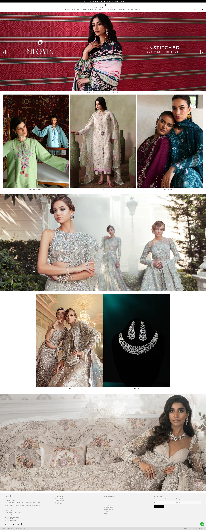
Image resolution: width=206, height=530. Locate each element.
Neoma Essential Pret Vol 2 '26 (87, 9)
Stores (105, 513)
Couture (130, 9)
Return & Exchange (108, 503)
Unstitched (121, 9)
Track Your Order (108, 499)
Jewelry (137, 9)
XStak (202, 528)
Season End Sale (70, 9)
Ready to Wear (110, 9)
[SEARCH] (197, 10)
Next (202, 52)
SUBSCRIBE (159, 506)
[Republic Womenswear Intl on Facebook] (6, 524)
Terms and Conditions (109, 509)
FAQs (105, 501)
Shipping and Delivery (109, 507)
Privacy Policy (107, 505)
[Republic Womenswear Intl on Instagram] (9, 524)
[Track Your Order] (195, 10)
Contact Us (106, 511)
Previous (3, 52)
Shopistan (192, 528)
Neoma (101, 9)
